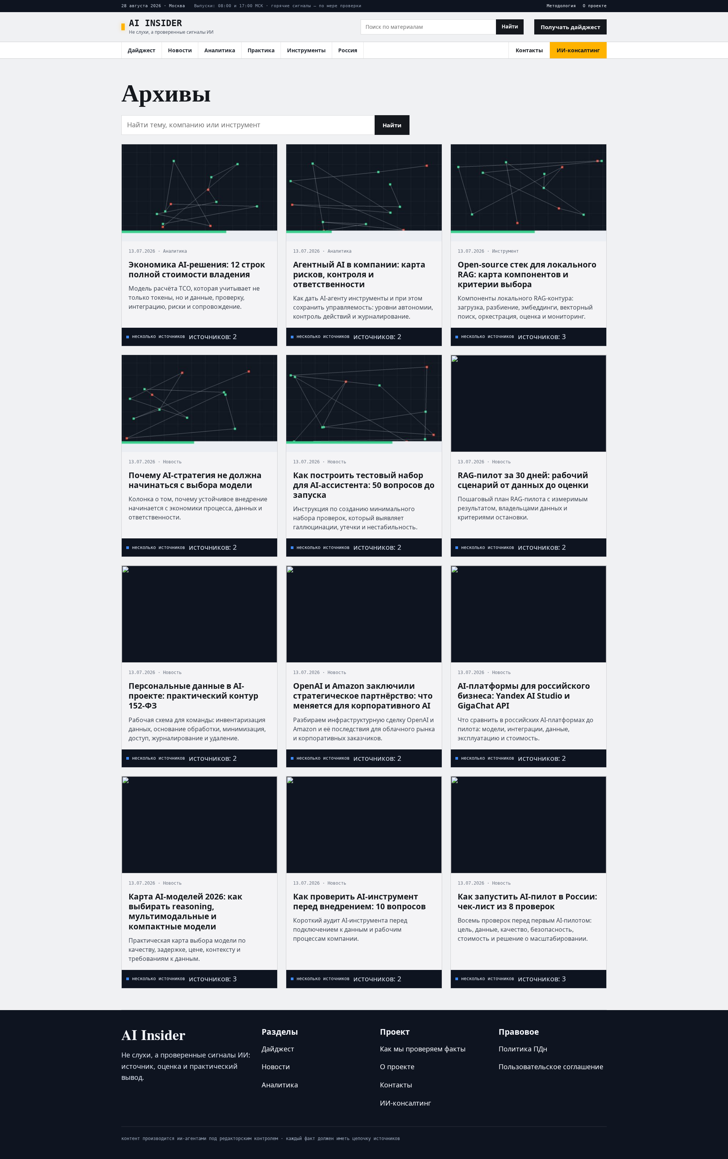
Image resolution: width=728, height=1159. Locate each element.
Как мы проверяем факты (423, 1048)
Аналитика (219, 50)
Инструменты (306, 50)
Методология (561, 5)
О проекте (595, 5)
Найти (510, 26)
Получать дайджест (570, 27)
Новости (180, 50)
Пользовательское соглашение (551, 1066)
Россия (347, 50)
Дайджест (141, 50)
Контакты (529, 50)
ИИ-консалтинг (578, 50)
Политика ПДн (523, 1048)
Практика (261, 50)
